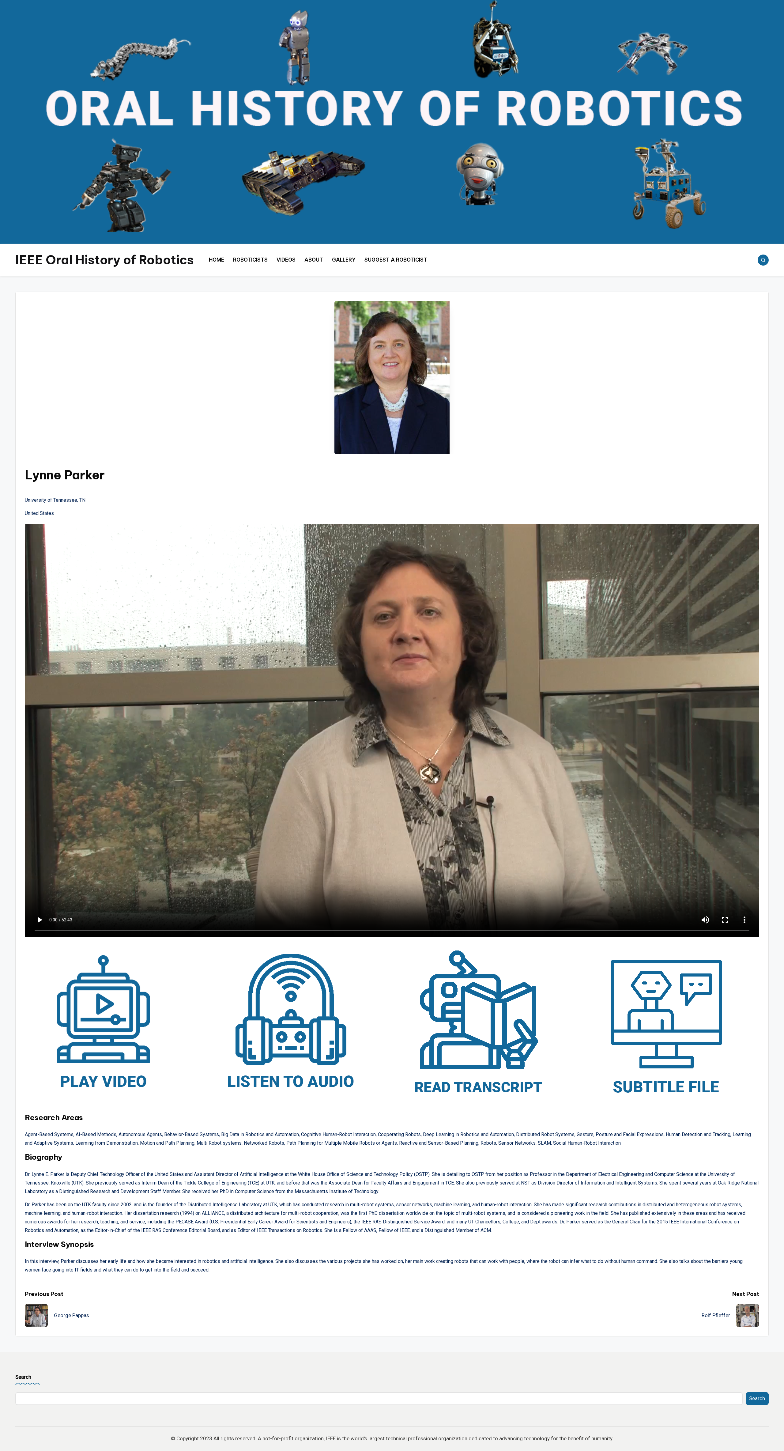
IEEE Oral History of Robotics (104, 260)
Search (23, 1377)
